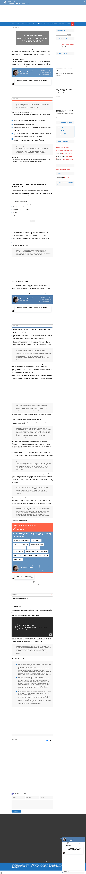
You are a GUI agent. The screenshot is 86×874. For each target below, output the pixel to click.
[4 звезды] (19, 773)
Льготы (18, 23)
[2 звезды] (19, 754)
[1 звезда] (19, 745)
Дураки (16, 215)
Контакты (68, 23)
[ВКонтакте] (47, 740)
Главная (13, 23)
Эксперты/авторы (32, 861)
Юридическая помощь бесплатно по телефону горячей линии (64, 151)
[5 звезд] (19, 782)
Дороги (16, 217)
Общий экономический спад (20, 201)
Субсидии (29, 23)
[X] (50, 740)
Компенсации (47, 23)
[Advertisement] (32, 270)
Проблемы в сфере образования (21, 206)
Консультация (61, 23)
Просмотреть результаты (32, 224)
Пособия (23, 23)
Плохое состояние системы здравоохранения (24, 204)
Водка (15, 212)
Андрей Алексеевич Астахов (68, 44)
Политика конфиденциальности (46, 861)
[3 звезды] (19, 764)
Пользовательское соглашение (59, 861)
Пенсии (34, 23)
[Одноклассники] (48, 740)
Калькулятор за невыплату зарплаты (63, 169)
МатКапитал (54, 23)
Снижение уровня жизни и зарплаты (22, 209)
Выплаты (40, 23)
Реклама (37, 861)
